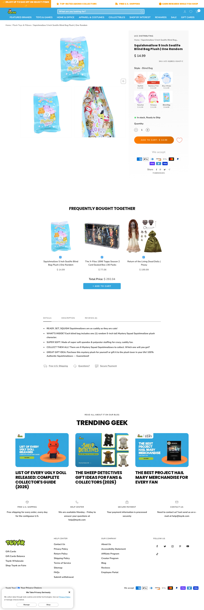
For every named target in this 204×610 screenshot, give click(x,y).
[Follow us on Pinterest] (180, 546)
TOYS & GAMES (44, 17)
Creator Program (110, 558)
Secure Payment (108, 366)
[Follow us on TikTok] (157, 554)
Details (47, 318)
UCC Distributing (143, 36)
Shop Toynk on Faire (16, 565)
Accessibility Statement (113, 549)
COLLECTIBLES (117, 17)
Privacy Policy (61, 549)
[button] (197, 11)
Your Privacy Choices (31, 587)
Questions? (84, 366)
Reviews (105, 567)
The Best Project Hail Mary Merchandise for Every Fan (161, 477)
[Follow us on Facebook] (157, 546)
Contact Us (59, 544)
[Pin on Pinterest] (160, 170)
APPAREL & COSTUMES (91, 17)
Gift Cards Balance (15, 556)
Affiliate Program (110, 553)
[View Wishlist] (190, 11)
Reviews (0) (91, 318)
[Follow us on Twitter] (165, 546)
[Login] (185, 11)
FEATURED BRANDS (21, 17)
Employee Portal (109, 572)
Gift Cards (11, 551)
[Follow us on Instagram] (172, 546)
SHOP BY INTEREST (140, 17)
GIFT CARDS (187, 17)
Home (8, 25)
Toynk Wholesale (15, 560)
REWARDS (161, 17)
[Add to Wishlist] (180, 140)
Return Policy (60, 553)
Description (68, 318)
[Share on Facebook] (156, 170)
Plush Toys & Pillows (22, 25)
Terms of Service (62, 563)
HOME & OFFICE (65, 17)
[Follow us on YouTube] (188, 546)
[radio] (140, 81)
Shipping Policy (62, 558)
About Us (106, 544)
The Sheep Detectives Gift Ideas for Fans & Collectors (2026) (98, 477)
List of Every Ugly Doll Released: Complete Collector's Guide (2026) (40, 480)
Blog (103, 563)
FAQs (57, 572)
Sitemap (58, 567)
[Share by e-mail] (169, 169)
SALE (174, 17)
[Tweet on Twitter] (164, 170)
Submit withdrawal (64, 577)
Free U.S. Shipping (58, 366)
